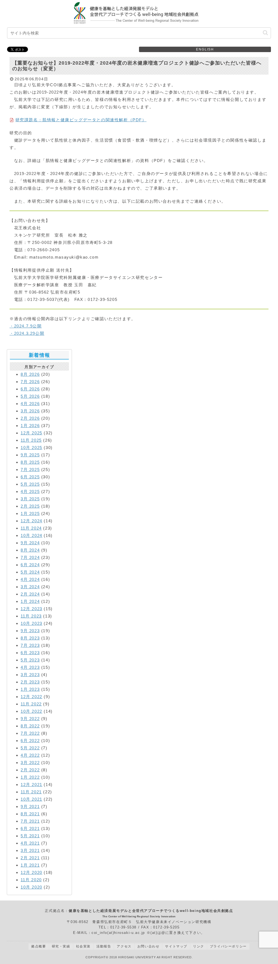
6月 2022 (30, 740)
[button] (265, 33)
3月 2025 (30, 499)
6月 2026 (30, 389)
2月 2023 (30, 682)
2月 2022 (30, 770)
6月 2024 (30, 564)
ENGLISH (205, 49)
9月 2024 (30, 542)
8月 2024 (30, 550)
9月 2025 (30, 455)
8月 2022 (30, 726)
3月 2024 (30, 586)
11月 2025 (31, 440)
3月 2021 (30, 850)
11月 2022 (31, 704)
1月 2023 (30, 689)
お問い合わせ (148, 946)
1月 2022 (30, 777)
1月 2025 (30, 513)
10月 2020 (31, 887)
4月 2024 (30, 579)
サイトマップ (176, 946)
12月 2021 (31, 784)
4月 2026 (30, 403)
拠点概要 (38, 946)
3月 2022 (30, 762)
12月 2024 (31, 520)
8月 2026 (30, 374)
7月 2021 (30, 821)
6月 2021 (30, 828)
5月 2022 (30, 748)
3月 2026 (30, 411)
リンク (198, 946)
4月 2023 (30, 667)
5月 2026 (30, 396)
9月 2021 (30, 806)
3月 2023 (30, 674)
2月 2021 (30, 857)
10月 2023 (31, 623)
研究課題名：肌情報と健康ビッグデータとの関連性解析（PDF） (81, 119)
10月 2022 (31, 711)
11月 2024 (31, 528)
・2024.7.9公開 (26, 326)
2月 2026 (30, 418)
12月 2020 (31, 872)
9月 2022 (30, 718)
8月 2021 (30, 814)
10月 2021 (31, 799)
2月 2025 (30, 506)
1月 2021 (30, 865)
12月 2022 (31, 696)
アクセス (124, 946)
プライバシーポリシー (228, 946)
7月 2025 (30, 469)
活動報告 (103, 946)
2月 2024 (30, 594)
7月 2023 (30, 645)
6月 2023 (30, 652)
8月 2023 (30, 638)
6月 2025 (30, 477)
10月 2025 (31, 447)
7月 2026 (30, 381)
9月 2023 (30, 630)
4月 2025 (30, 491)
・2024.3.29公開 (27, 333)
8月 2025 (30, 462)
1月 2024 (30, 601)
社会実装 (83, 946)
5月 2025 (30, 484)
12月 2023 (31, 608)
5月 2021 (30, 835)
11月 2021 (31, 792)
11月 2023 (31, 616)
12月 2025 (31, 433)
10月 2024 (31, 535)
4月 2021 (30, 843)
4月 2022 (30, 755)
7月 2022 (30, 733)
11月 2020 (31, 879)
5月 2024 (30, 572)
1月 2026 (30, 425)
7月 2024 (30, 557)
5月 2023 (30, 660)
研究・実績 (61, 946)
